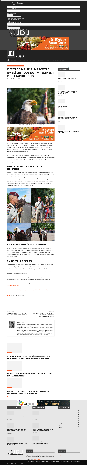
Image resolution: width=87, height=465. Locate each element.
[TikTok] (13, 4)
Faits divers (40, 60)
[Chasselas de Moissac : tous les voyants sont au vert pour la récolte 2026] (31, 366)
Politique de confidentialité (13, 19)
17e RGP (12, 295)
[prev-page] (7, 396)
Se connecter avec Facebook (14, 16)
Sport (19, 60)
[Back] (17, 2)
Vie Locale (13, 60)
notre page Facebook (12, 285)
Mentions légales (64, 461)
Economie (32, 60)
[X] (14, 4)
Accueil (8, 63)
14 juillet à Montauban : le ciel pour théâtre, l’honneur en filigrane (33, 290)
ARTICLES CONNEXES (12, 341)
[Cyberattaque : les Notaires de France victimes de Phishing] (43, 413)
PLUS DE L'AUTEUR (21, 341)
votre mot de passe (11, 13)
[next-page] (8, 396)
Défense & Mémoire (19, 65)
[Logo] (11, 57)
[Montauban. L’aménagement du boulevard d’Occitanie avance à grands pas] (43, 438)
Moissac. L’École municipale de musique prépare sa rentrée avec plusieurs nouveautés (67, 119)
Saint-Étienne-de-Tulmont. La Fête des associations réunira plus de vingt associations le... (67, 92)
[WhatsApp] (21, 84)
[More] (33, 84)
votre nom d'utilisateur (12, 8)
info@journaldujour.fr (38, 459)
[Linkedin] (27, 84)
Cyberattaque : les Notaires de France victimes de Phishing (41, 417)
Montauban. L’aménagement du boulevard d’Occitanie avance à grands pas (43, 442)
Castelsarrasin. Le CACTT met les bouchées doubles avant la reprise (17, 314)
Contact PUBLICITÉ (55, 461)
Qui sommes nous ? (30, 461)
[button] (12, 2)
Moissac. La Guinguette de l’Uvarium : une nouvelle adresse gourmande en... (42, 430)
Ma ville (62, 60)
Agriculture (48, 60)
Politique (25, 60)
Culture (55, 60)
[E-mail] (30, 84)
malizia (17, 295)
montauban (22, 295)
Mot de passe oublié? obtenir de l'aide (15, 18)
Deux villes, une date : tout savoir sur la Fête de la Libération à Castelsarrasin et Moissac (44, 315)
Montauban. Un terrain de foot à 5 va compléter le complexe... (67, 79)
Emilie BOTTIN (11, 78)
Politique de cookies (75, 461)
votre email (9, 26)
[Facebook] (12, 4)
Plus (14, 65)
